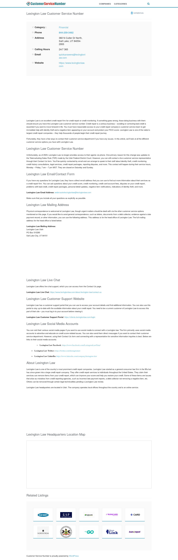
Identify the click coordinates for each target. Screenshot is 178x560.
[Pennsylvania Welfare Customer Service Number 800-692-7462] (66, 531)
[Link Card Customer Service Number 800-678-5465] (112, 531)
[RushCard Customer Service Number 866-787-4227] (112, 514)
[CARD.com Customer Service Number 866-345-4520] (135, 514)
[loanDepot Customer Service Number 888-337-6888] (135, 531)
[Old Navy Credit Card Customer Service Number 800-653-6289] (43, 514)
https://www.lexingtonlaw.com (72, 64)
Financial (63, 27)
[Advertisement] (118, 44)
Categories (120, 3)
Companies (105, 3)
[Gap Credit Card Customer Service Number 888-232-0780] (66, 514)
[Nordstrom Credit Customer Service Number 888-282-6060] (43, 531)
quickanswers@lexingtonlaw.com (72, 56)
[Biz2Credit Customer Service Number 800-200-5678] (89, 514)
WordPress (74, 555)
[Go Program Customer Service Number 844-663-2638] (89, 531)
